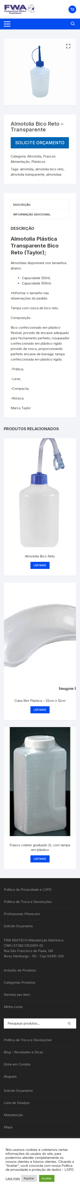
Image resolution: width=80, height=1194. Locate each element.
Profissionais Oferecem (22, 914)
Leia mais (13, 1179)
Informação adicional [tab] (32, 214)
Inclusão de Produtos (20, 970)
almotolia (27, 169)
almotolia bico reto (49, 169)
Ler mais (40, 565)
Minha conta (13, 1007)
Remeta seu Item (17, 994)
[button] (68, 46)
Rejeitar (29, 1178)
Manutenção (13, 1115)
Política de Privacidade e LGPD (28, 889)
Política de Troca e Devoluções (28, 902)
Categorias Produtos (19, 982)
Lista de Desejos (17, 1103)
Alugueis (10, 1076)
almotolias (54, 174)
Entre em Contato (17, 1064)
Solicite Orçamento (39, 142)
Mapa (8, 1127)
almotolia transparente (27, 174)
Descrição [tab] (22, 204)
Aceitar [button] (47, 1178)
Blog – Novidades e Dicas (23, 1052)
